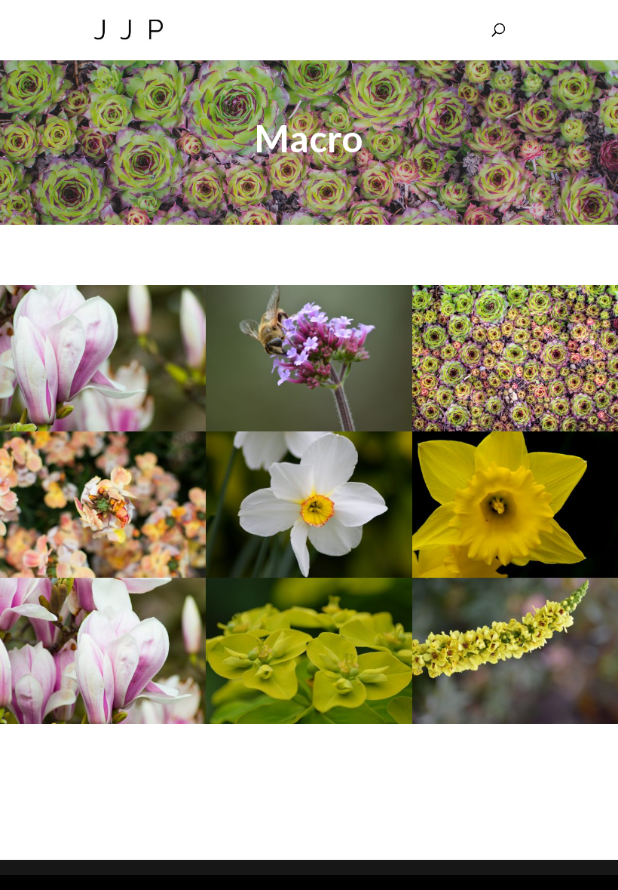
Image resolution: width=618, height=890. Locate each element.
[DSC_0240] (515, 719)
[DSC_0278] (308, 426)
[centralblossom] (103, 719)
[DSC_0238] (308, 719)
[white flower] (308, 573)
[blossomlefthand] (103, 426)
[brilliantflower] (103, 573)
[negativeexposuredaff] (515, 573)
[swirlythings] (515, 426)
